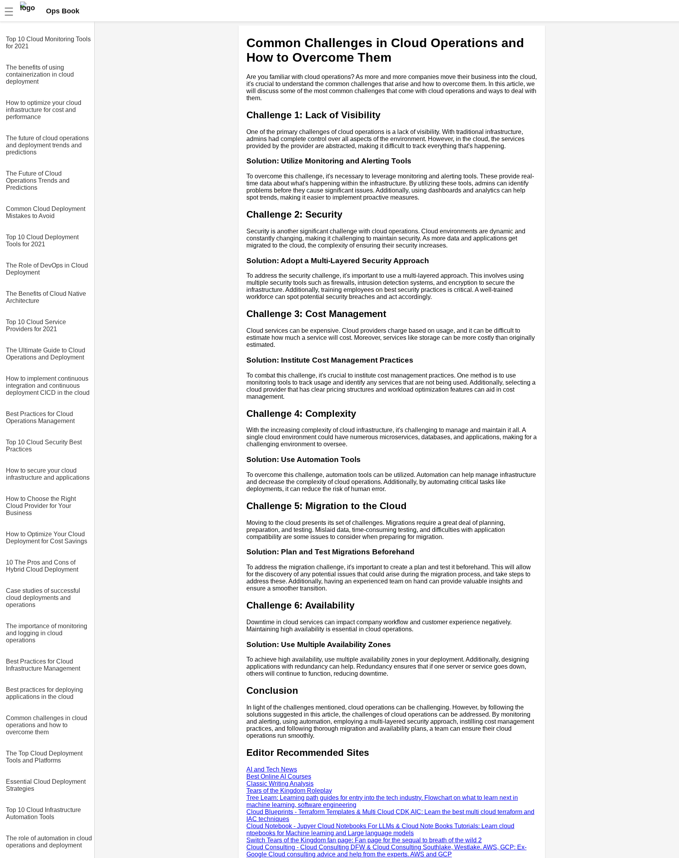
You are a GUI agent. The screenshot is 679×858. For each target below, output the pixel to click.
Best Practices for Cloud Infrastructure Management (43, 665)
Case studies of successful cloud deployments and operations (43, 597)
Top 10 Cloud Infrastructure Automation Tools (43, 813)
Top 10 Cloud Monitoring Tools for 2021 (48, 43)
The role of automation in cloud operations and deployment (49, 842)
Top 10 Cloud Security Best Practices (44, 446)
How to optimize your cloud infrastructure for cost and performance (43, 109)
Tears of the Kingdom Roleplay (289, 790)
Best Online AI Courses (278, 776)
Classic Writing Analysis (280, 783)
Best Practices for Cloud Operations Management (40, 417)
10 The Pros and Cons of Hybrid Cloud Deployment (42, 566)
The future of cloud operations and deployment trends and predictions (47, 145)
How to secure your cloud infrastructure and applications (48, 474)
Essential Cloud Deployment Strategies (46, 785)
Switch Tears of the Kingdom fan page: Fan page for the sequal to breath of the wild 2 (364, 840)
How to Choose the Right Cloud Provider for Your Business (41, 505)
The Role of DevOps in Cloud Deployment (47, 269)
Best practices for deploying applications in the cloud (44, 693)
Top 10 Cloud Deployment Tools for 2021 (42, 241)
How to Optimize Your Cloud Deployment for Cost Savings (46, 537)
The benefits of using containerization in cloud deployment (40, 74)
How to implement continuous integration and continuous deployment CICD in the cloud (48, 385)
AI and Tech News (271, 769)
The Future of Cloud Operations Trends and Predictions (38, 180)
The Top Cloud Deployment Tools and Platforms (44, 757)
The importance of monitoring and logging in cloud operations (46, 633)
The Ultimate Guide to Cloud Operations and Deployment (45, 354)
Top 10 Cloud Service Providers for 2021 (36, 325)
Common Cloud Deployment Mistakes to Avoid (45, 212)
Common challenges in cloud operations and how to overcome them (46, 725)
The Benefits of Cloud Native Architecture (46, 297)
